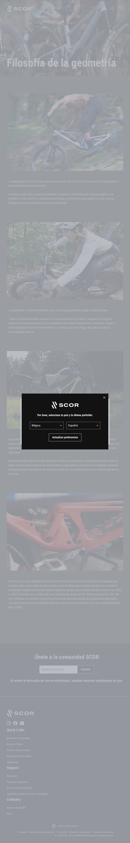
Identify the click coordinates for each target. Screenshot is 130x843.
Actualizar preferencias (65, 437)
